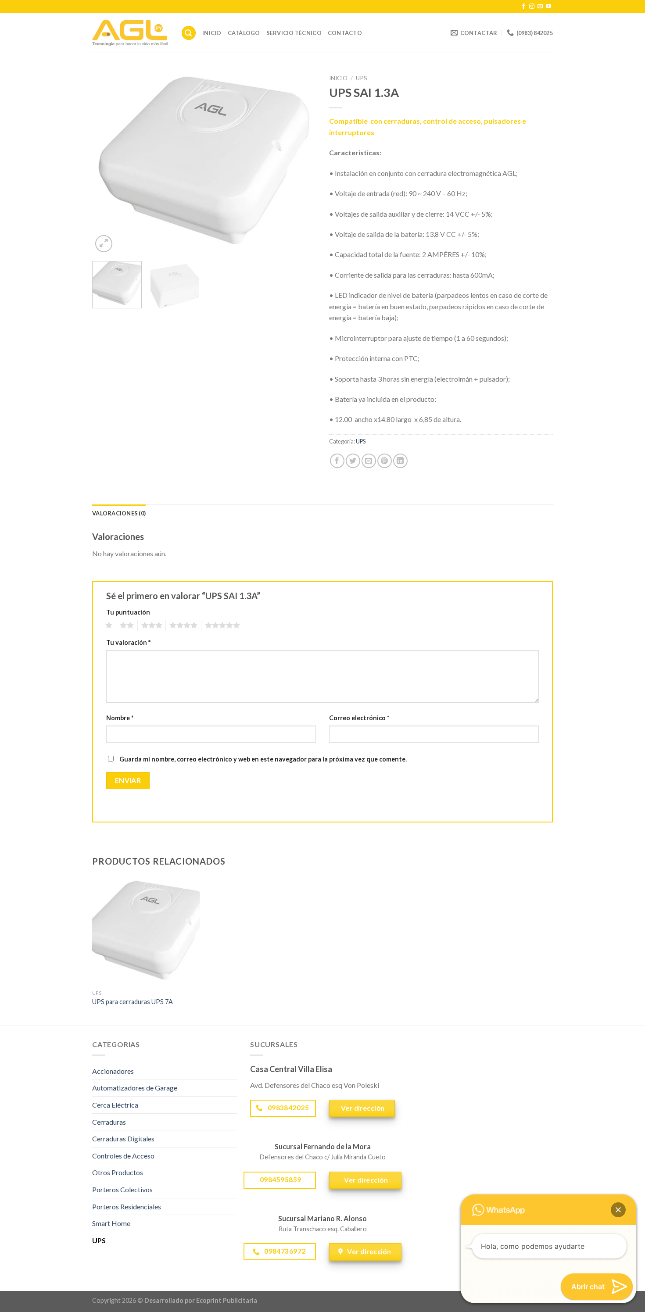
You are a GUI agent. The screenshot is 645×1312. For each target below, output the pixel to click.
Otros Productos (117, 1172)
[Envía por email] (369, 461)
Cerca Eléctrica (115, 1105)
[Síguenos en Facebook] (523, 7)
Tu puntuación (128, 612)
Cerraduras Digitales (123, 1138)
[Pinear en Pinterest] (384, 461)
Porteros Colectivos (122, 1189)
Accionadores (113, 1071)
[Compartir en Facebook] (337, 461)
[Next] (300, 162)
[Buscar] (189, 33)
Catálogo (244, 32)
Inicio (212, 32)
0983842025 (287, 1108)
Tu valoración (128, 642)
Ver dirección (362, 1108)
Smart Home (111, 1223)
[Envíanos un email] (540, 7)
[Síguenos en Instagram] (531, 7)
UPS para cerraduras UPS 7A (132, 1001)
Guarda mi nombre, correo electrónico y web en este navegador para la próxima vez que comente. (263, 759)
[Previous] (107, 162)
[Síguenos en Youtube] (548, 7)
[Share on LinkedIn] (400, 461)
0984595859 (279, 1179)
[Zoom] (103, 243)
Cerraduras (109, 1122)
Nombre (119, 718)
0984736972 (284, 1251)
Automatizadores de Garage (134, 1087)
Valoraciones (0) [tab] (119, 513)
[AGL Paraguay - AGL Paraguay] (130, 33)
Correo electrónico (359, 718)
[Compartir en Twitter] (353, 461)
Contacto (345, 32)
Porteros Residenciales (126, 1206)
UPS (361, 78)
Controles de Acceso (123, 1155)
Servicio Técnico (294, 32)
